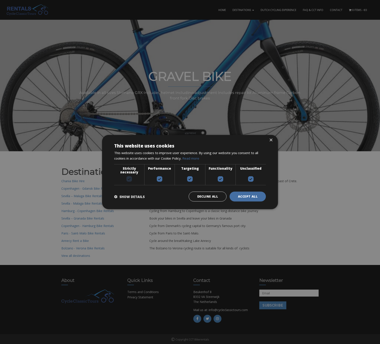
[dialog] (190, 172)
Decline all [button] (207, 196)
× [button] (270, 140)
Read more (190, 158)
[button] (129, 196)
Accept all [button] (248, 196)
